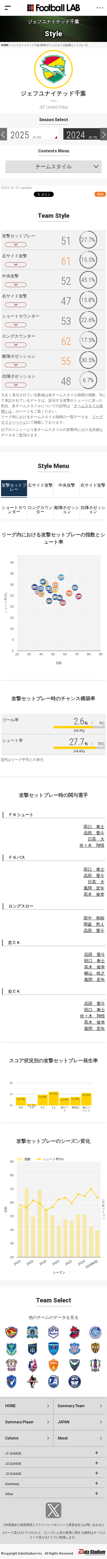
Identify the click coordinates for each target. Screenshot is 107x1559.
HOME (5, 45)
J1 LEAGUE (13, 1453)
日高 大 (96, 839)
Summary (12, 1484)
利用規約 (11, 1525)
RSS (100, 194)
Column (11, 1438)
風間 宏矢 (94, 888)
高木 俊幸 (94, 894)
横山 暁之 (94, 973)
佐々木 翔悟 (91, 845)
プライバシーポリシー (50, 1525)
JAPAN (63, 1422)
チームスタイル (53, 166)
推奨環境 (26, 1525)
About (63, 1438)
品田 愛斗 (94, 832)
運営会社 (74, 1525)
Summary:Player (19, 1422)
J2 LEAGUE (13, 1463)
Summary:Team (71, 1406)
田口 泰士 (94, 826)
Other (9, 1494)
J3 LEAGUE (13, 1474)
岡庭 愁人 (94, 924)
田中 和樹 (94, 918)
